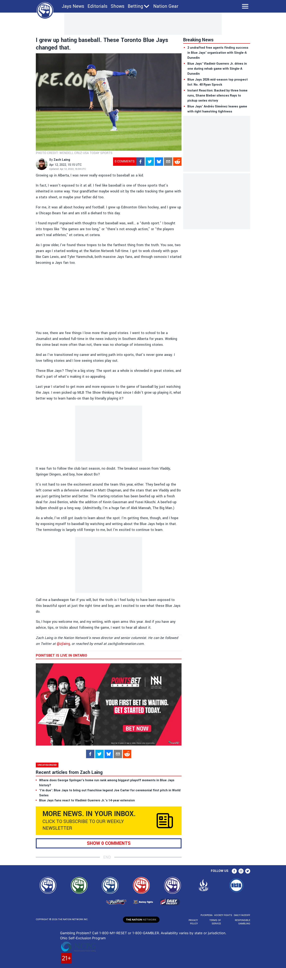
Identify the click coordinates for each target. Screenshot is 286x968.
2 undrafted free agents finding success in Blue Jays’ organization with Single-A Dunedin (217, 53)
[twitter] (150, 161)
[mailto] (168, 161)
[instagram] (240, 871)
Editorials (97, 6)
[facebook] (140, 161)
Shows (117, 6)
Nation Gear (165, 6)
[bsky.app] (159, 161)
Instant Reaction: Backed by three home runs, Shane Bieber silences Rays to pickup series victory (217, 95)
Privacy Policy (193, 922)
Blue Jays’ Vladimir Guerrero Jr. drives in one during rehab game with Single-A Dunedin (217, 68)
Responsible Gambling (242, 922)
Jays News (73, 6)
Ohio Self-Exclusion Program (83, 938)
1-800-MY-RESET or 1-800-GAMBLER (129, 933)
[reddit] (177, 161)
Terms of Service (215, 922)
